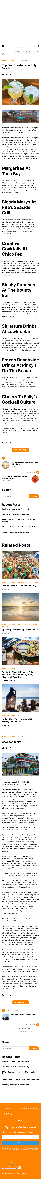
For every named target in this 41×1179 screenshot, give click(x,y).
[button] (3, 46)
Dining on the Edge (14, 52)
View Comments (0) (20, 450)
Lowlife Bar (19, 331)
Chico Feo (12, 254)
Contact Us (6, 1109)
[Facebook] (19, 1120)
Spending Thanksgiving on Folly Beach (16, 532)
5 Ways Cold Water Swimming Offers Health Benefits (18, 520)
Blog (3, 715)
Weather (5, 626)
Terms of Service (33, 1114)
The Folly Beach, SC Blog (30, 1109)
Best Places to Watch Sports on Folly (15, 514)
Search (6, 489)
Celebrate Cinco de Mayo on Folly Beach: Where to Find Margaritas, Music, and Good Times (17, 674)
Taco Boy (11, 173)
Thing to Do (20, 582)
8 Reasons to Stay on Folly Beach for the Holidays (20, 527)
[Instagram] (22, 1120)
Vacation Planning (31, 582)
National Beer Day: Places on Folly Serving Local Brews (17, 720)
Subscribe (20, 1143)
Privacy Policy (7, 1114)
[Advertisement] (20, 21)
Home (4, 52)
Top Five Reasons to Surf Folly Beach (15, 509)
